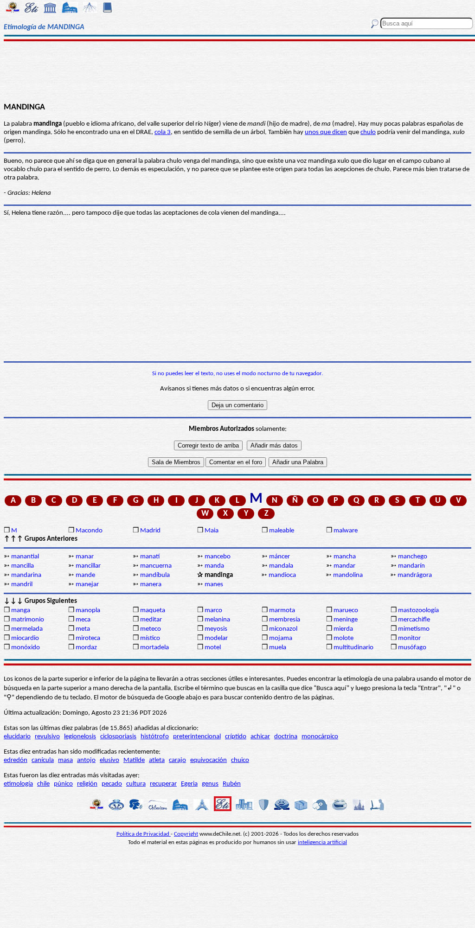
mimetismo (414, 629)
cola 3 (162, 132)
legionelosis (80, 736)
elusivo (109, 760)
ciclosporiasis (118, 736)
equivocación (208, 760)
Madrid (150, 530)
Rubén (232, 784)
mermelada (27, 629)
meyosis (216, 629)
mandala (281, 566)
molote (343, 638)
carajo (177, 760)
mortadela (154, 647)
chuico (240, 760)
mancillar (88, 566)
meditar (151, 619)
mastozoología (418, 610)
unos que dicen (326, 132)
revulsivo (47, 736)
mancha (345, 556)
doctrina (285, 736)
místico (150, 638)
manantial (25, 556)
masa (65, 760)
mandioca (282, 575)
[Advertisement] (237, 70)
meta (83, 629)
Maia (211, 530)
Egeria (189, 784)
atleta (157, 760)
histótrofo (155, 736)
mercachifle (414, 619)
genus (210, 784)
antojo (86, 760)
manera (150, 584)
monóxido (25, 647)
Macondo (89, 530)
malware (346, 530)
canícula (43, 760)
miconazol (283, 629)
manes (214, 584)
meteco (150, 629)
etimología (18, 784)
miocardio (25, 638)
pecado (112, 784)
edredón (15, 760)
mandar (344, 566)
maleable (281, 530)
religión (87, 784)
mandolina (348, 575)
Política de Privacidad (143, 834)
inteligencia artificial (322, 842)
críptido (235, 736)
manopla (88, 610)
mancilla (22, 566)
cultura (136, 784)
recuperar (163, 784)
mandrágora (415, 575)
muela (277, 647)
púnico (63, 784)
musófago (412, 647)
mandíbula (155, 575)
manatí (150, 556)
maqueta (152, 610)
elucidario (17, 736)
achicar (260, 736)
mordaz (86, 647)
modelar (216, 638)
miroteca (88, 638)
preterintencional (197, 736)
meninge (346, 619)
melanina (217, 619)
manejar (87, 584)
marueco (346, 610)
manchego (412, 556)
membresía (284, 619)
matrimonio (27, 619)
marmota (282, 610)
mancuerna (156, 566)
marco (213, 610)
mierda (343, 629)
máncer (279, 556)
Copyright (186, 834)
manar (85, 556)
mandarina (26, 575)
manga (20, 610)
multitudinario (353, 647)
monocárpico (320, 736)
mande (85, 575)
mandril (21, 584)
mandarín (411, 566)
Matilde (134, 760)
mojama (280, 638)
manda (214, 566)
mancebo (218, 556)
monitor (409, 638)
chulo (368, 132)
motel (213, 647)
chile (43, 784)
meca (83, 619)
